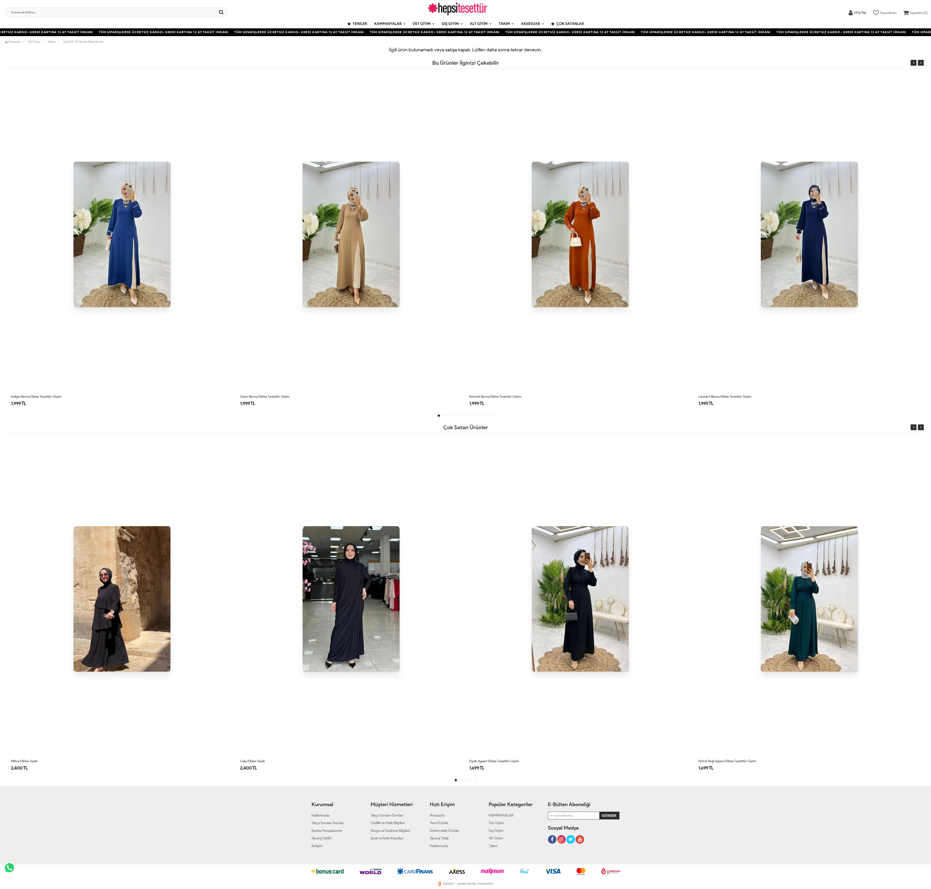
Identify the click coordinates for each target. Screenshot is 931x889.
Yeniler (359, 24)
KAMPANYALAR (387, 24)
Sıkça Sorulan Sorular (328, 823)
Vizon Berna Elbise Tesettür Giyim (35, 397)
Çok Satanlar (570, 24)
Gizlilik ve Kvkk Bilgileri (388, 823)
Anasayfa (14, 41)
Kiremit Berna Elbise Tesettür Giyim (266, 397)
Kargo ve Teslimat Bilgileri (390, 830)
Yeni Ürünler (439, 823)
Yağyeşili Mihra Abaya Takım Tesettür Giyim (730, 397)
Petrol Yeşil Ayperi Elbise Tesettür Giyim (498, 761)
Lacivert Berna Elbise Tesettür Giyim (495, 397)
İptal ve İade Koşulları (387, 838)
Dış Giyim (450, 24)
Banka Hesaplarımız (327, 830)
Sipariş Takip (439, 838)
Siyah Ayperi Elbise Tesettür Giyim (265, 761)
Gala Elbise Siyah (23, 761)
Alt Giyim (479, 24)
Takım (504, 24)
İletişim (317, 846)
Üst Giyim (422, 24)
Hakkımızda (321, 815)
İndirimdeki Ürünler (444, 830)
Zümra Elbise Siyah (712, 761)
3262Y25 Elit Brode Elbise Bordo (83, 41)
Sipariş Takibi (321, 838)
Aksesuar (530, 24)
